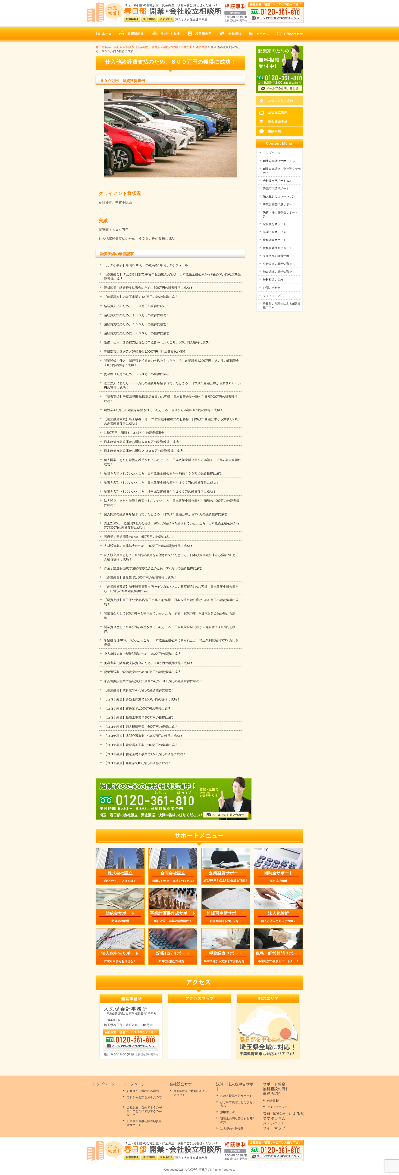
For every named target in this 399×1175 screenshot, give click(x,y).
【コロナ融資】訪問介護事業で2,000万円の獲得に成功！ (143, 735)
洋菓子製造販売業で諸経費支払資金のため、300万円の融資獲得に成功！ (155, 568)
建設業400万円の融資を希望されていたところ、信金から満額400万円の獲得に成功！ (163, 410)
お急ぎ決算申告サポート (236, 1095)
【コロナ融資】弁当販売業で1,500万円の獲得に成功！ (142, 699)
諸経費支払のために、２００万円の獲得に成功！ (138, 333)
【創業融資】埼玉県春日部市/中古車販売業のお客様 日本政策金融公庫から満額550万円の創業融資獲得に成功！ (172, 276)
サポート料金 (274, 1084)
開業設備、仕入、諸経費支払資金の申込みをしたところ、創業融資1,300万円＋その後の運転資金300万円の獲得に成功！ (171, 363)
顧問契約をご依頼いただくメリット (191, 1092)
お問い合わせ (271, 287)
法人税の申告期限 (232, 1128)
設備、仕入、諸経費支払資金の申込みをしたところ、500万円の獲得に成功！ (158, 342)
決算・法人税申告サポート (280, 214)
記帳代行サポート (274, 224)
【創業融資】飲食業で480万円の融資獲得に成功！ (139, 690)
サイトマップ (271, 295)
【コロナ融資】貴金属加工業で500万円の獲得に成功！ (142, 745)
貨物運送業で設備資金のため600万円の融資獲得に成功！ (144, 672)
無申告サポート (230, 1112)
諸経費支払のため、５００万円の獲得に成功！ (136, 306)
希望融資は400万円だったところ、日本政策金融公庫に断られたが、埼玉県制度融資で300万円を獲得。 (171, 642)
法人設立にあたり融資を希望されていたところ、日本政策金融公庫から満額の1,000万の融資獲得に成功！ (171, 503)
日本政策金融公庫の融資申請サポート (144, 1123)
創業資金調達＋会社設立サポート (282, 170)
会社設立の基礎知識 (279, 263)
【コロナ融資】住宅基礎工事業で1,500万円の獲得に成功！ (145, 754)
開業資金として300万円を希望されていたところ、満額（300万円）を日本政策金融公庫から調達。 (169, 616)
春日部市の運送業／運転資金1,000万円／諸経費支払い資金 (145, 351)
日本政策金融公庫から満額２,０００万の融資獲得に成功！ (145, 450)
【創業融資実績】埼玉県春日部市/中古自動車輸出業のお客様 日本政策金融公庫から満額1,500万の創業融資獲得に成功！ (172, 421)
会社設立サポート (277, 180)
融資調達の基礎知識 (278, 271)
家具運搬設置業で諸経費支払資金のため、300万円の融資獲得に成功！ (153, 681)
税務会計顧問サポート (277, 248)
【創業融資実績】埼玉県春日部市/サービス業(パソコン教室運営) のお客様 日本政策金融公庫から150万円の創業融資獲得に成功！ (171, 589)
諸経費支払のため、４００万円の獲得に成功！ (136, 315)
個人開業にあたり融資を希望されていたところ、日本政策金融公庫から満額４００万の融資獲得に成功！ (172, 462)
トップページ (271, 153)
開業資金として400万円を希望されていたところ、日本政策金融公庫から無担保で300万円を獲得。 (169, 629)
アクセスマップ (277, 1107)
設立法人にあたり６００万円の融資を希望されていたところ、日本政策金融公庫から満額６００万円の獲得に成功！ (172, 385)
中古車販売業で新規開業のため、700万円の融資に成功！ (144, 654)
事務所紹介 (272, 1094)
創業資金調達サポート (280, 160)
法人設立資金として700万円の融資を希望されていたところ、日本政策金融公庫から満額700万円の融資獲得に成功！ (171, 557)
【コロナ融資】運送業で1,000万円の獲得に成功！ (139, 708)
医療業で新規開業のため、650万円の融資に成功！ (139, 536)
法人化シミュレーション (279, 196)
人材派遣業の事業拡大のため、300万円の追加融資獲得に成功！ (148, 546)
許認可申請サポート (276, 188)
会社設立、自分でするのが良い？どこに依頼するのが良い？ (144, 1111)
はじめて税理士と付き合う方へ (237, 1104)
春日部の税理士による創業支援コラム (282, 305)
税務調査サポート (274, 240)
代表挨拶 (273, 1100)
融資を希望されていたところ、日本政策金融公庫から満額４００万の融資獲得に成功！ (164, 473)
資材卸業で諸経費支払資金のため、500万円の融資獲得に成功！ (148, 287)
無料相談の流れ (273, 279)
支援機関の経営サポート (279, 256)
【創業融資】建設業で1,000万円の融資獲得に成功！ (140, 577)
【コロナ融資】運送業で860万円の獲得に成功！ (137, 763)
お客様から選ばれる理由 (143, 1091)
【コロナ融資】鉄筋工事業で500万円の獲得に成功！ (140, 717)
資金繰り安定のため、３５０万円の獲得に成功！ (138, 374)
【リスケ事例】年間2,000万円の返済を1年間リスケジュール (146, 265)
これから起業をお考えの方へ (144, 1099)
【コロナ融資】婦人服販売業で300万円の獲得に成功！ (142, 726)
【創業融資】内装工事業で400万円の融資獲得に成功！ (142, 297)
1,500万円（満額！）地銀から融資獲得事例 (134, 432)
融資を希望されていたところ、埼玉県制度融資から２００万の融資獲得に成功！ (160, 491)
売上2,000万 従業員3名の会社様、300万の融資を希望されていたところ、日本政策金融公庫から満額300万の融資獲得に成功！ (172, 525)
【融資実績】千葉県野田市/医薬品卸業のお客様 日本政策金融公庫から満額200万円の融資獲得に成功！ (172, 399)
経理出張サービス (274, 232)
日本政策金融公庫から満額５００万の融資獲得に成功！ (143, 442)
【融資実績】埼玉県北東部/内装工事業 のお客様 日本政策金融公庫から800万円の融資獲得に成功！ (171, 602)
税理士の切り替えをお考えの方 (237, 1120)
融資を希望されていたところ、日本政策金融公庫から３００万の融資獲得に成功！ (161, 482)
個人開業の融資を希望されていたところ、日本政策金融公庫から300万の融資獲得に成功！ (167, 514)
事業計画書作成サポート (279, 204)
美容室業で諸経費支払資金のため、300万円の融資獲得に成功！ (148, 663)
